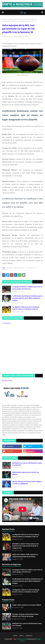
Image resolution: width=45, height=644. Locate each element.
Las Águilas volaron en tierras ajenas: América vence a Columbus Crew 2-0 (26, 308)
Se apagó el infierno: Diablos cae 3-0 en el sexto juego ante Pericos (27, 288)
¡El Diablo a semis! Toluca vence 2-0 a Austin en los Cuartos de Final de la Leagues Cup (25, 546)
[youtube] (12, 451)
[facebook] (12, 446)
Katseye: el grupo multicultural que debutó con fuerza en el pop (25, 615)
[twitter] (33, 446)
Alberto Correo (8, 36)
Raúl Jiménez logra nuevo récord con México (25, 473)
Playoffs (15, 19)
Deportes (10, 268)
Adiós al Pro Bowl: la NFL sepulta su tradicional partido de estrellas (25, 555)
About (21, 635)
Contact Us (28, 635)
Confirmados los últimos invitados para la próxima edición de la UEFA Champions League (27, 298)
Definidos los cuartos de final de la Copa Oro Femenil (27, 464)
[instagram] (33, 451)
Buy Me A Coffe (7, 381)
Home (15, 635)
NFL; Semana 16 (31, 268)
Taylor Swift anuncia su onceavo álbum (26, 605)
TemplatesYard (21, 639)
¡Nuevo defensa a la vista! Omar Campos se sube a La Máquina (27, 482)
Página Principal (7, 19)
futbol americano (19, 268)
